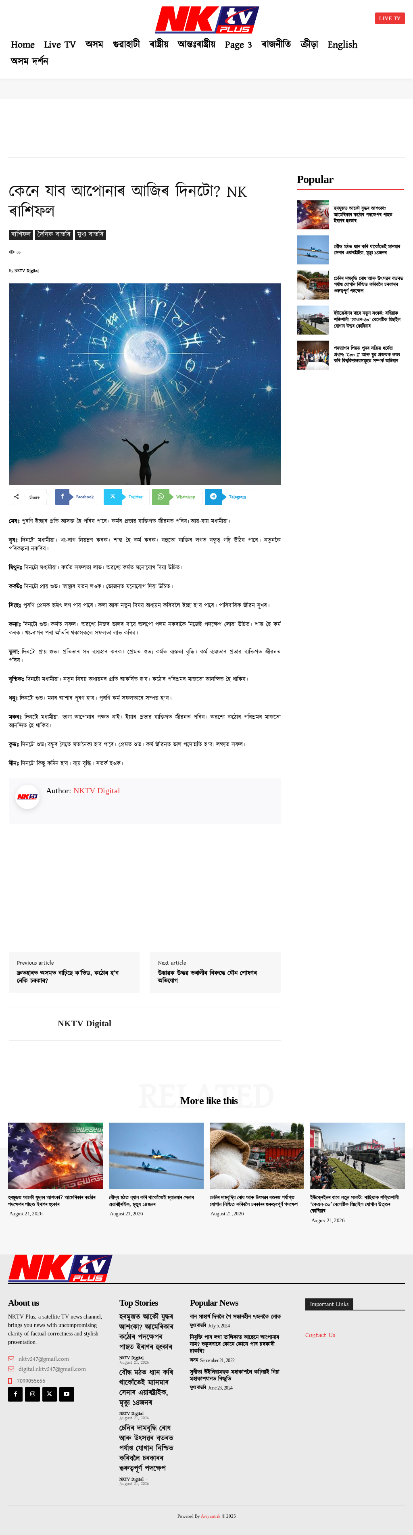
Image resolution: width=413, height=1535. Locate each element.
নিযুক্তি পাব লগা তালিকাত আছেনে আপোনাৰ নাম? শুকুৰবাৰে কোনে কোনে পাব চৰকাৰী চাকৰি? (234, 1344)
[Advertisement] (80, 17)
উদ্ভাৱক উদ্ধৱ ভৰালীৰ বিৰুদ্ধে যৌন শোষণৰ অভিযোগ (207, 977)
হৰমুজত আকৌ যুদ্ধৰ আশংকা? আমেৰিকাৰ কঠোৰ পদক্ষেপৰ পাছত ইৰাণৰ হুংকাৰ (363, 215)
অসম (194, 1360)
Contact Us (320, 1335)
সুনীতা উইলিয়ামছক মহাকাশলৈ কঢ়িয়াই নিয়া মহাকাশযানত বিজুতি (235, 1375)
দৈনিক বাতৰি (54, 234)
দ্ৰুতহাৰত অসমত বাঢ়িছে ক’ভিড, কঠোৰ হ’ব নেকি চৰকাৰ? (68, 977)
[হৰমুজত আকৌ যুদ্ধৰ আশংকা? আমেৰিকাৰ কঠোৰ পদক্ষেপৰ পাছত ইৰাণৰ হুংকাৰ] (313, 214)
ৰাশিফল (21, 234)
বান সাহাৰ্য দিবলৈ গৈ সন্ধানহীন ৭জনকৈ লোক (235, 1317)
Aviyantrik (211, 1516)
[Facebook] (15, 1394)
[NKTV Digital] (28, 1023)
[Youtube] (66, 1394)
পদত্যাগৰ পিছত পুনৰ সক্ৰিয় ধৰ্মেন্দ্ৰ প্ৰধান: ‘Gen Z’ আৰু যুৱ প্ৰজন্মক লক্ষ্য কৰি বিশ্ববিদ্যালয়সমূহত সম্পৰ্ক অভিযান (367, 354)
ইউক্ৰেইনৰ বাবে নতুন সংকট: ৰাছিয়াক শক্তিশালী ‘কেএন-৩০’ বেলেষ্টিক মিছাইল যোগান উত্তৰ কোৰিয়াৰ (367, 319)
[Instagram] (32, 1394)
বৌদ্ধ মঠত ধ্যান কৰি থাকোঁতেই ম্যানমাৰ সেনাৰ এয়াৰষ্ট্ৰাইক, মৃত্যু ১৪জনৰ (367, 250)
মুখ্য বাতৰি (90, 234)
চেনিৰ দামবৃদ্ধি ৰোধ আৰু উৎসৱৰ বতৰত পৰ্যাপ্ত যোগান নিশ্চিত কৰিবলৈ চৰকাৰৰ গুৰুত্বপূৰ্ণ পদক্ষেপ (368, 285)
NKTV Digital (27, 271)
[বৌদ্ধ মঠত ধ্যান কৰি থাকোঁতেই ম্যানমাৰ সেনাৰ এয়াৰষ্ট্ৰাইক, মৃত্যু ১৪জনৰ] (313, 249)
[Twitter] (49, 1394)
